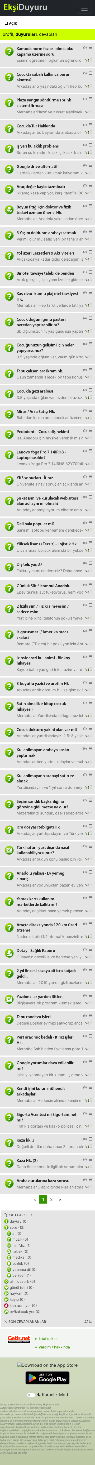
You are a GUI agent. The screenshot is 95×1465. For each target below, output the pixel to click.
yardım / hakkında (54, 1347)
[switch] (31, 1395)
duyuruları (26, 34)
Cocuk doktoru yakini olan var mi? (47, 730)
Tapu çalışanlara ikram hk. (40, 371)
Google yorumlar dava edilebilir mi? (45, 1066)
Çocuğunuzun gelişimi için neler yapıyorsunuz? (45, 348)
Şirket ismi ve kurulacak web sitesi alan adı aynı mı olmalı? (47, 501)
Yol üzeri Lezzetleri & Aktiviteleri (45, 253)
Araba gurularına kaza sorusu (43, 1181)
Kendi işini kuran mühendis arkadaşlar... (41, 1092)
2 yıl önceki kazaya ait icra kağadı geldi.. (46, 974)
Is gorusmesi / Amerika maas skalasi (42, 635)
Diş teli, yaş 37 (29, 565)
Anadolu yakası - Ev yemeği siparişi (41, 876)
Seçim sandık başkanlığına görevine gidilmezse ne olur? (42, 804)
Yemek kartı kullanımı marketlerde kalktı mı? (37, 902)
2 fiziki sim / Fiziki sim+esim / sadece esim (43, 609)
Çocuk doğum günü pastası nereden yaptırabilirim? (41, 322)
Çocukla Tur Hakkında (36, 126)
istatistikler (48, 1338)
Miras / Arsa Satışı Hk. (36, 412)
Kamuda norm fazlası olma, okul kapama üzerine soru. (45, 52)
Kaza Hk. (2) (27, 1161)
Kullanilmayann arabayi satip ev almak (45, 779)
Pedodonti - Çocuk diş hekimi (43, 432)
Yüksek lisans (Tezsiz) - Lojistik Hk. (47, 544)
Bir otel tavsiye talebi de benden (45, 273)
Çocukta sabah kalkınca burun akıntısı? (43, 77)
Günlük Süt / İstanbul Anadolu (43, 586)
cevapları (48, 34)
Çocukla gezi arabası (35, 391)
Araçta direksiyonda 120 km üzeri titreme (47, 928)
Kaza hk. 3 (26, 1140)
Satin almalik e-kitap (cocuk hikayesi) (41, 707)
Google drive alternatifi (38, 167)
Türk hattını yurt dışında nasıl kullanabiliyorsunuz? (43, 851)
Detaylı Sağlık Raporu (36, 951)
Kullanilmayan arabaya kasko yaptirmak (43, 753)
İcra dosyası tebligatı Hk (38, 827)
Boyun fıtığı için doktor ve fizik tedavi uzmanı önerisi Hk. (44, 210)
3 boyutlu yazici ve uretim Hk (43, 684)
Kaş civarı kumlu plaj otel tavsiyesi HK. (47, 297)
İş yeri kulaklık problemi (38, 146)
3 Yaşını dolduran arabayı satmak (46, 233)
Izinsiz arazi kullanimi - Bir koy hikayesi (43, 661)
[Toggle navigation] (84, 8)
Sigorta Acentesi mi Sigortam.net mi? (47, 1118)
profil (8, 34)
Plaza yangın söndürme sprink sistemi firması (44, 103)
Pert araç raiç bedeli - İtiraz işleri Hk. (45, 1040)
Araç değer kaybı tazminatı (41, 187)
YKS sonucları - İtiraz (35, 478)
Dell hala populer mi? (36, 524)
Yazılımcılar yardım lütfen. (40, 997)
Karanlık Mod (54, 1394)
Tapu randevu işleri (34, 1017)
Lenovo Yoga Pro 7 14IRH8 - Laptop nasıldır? (41, 455)
